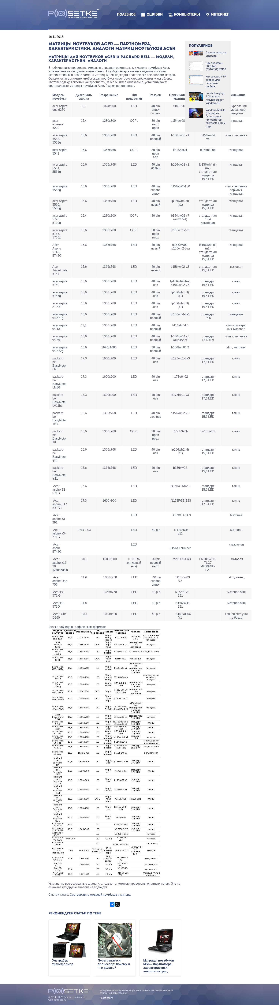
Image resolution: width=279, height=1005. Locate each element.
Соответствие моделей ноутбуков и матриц (100, 894)
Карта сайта (106, 998)
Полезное (126, 15)
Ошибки (155, 15)
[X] (117, 904)
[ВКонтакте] (112, 904)
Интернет (220, 15)
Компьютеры (187, 15)
